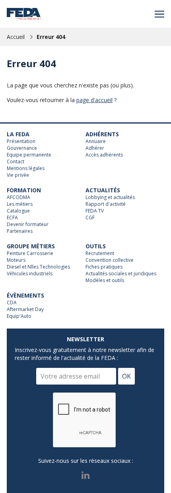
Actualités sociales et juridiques (121, 273)
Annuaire (96, 141)
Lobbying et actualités (110, 197)
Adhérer (95, 148)
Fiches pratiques (104, 267)
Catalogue (18, 211)
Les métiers (20, 204)
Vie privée (18, 175)
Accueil (16, 37)
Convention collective (110, 260)
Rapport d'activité (106, 204)
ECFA (12, 217)
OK (126, 376)
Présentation (21, 141)
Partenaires (20, 231)
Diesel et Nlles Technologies (38, 267)
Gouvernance (22, 148)
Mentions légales (26, 168)
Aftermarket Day (25, 309)
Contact (15, 161)
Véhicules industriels (29, 273)
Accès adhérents (104, 155)
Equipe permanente (29, 155)
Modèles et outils (105, 280)
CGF (90, 217)
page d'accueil (94, 100)
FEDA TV (95, 211)
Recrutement (100, 253)
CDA (12, 302)
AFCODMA (18, 197)
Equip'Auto (19, 316)
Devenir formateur (28, 224)
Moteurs (16, 260)
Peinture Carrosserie (30, 253)
